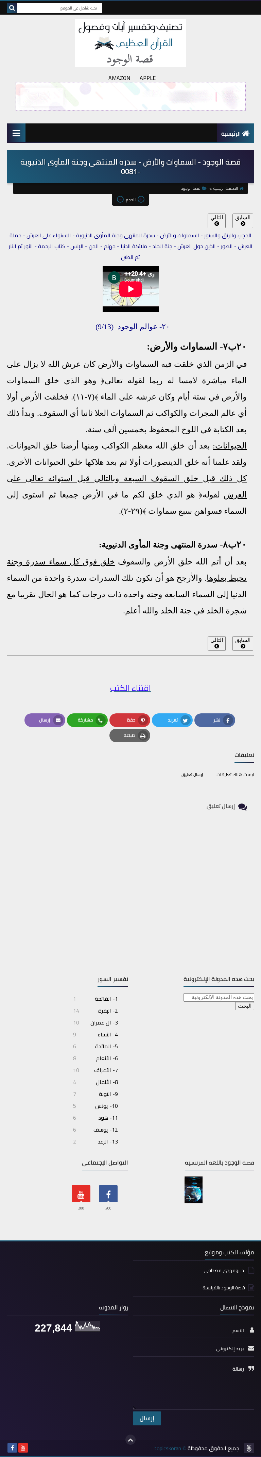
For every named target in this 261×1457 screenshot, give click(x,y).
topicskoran (167, 1448)
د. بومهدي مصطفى (224, 1270)
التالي (216, 217)
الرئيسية (231, 134)
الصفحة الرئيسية (225, 188)
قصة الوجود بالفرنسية (224, 1287)
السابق (242, 217)
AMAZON (119, 78)
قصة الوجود (191, 188)
